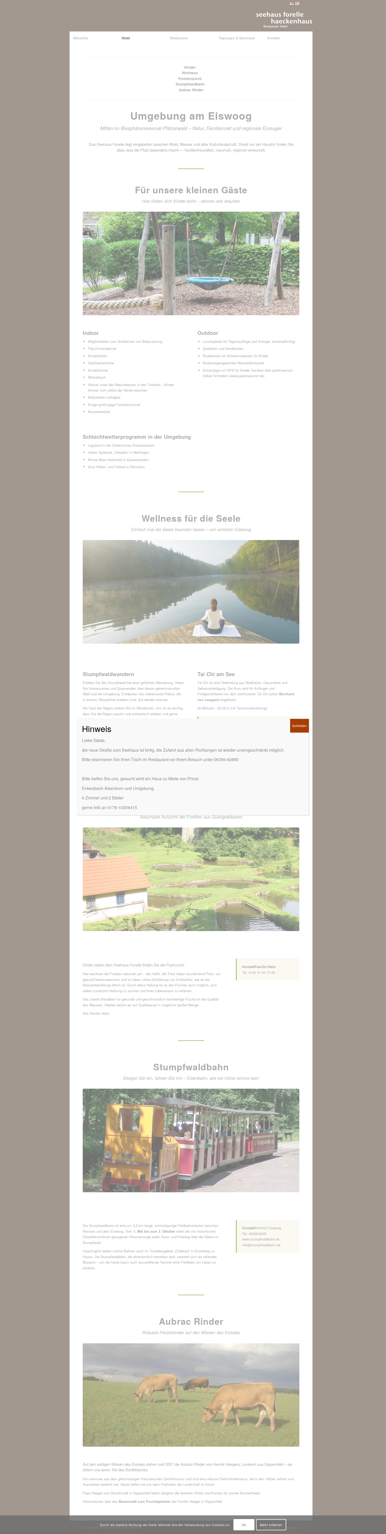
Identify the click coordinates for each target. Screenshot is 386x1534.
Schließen (299, 725)
